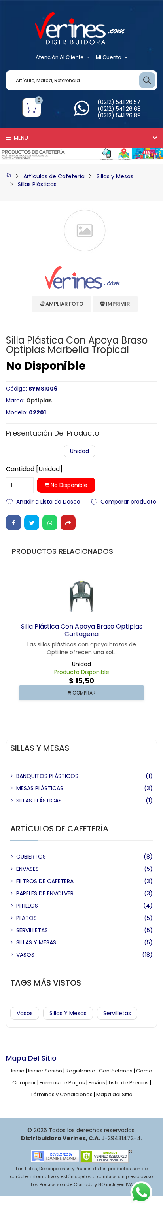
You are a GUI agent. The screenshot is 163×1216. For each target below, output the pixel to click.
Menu (20, 138)
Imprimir (117, 304)
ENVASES (27, 869)
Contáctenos (116, 1070)
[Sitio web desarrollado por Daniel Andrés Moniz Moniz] (55, 1155)
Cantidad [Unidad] (34, 469)
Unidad (79, 451)
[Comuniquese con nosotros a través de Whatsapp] (81, 113)
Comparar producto (128, 501)
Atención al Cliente (60, 57)
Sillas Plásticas (37, 184)
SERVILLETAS (32, 930)
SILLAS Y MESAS (36, 942)
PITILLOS (27, 906)
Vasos (25, 1013)
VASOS (25, 955)
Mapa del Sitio (114, 1094)
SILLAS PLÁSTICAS (39, 800)
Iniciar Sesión (45, 1070)
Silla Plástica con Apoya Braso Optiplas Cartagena (81, 630)
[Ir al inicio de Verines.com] (8, 176)
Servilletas (117, 1013)
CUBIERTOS (31, 857)
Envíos (97, 1082)
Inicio (18, 1070)
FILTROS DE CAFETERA (45, 881)
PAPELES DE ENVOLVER (45, 893)
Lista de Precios (129, 1082)
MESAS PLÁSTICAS (39, 788)
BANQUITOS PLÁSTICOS (47, 776)
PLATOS (26, 918)
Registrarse (80, 1070)
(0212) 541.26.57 (118, 102)
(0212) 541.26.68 (119, 108)
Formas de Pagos (62, 1082)
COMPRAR (83, 692)
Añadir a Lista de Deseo (48, 501)
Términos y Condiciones (61, 1094)
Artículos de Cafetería (54, 176)
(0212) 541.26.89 (119, 115)
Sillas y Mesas (115, 176)
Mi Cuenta (108, 57)
